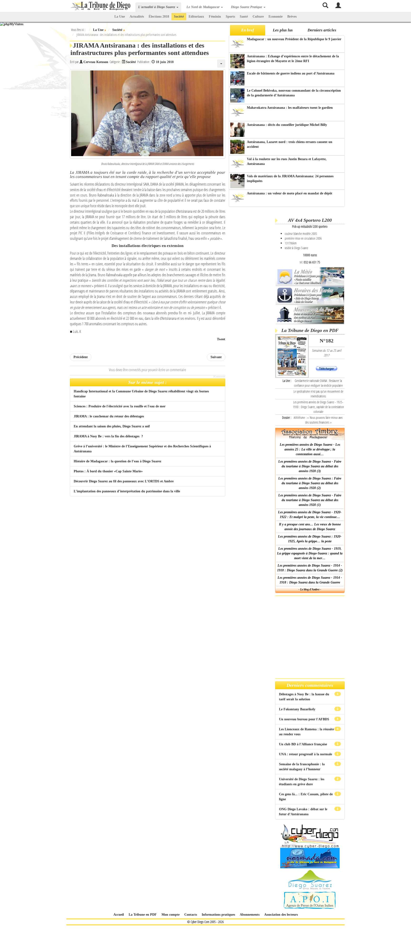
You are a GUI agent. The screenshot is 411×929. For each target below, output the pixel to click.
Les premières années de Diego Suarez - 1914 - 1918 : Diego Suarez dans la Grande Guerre (310, 580)
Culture (258, 16)
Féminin (215, 16)
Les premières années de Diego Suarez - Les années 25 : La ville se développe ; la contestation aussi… (310, 449)
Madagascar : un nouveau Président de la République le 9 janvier (294, 39)
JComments (219, 377)
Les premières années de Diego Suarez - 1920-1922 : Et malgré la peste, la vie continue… (310, 514)
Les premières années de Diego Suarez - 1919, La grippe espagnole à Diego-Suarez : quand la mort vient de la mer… (309, 553)
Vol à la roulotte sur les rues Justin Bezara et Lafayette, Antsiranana (287, 161)
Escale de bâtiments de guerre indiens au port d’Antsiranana (290, 73)
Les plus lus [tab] (283, 30)
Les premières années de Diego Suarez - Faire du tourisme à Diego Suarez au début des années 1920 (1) (309, 500)
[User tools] (221, 63)
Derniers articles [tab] (322, 30)
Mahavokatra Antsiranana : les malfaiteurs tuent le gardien (290, 107)
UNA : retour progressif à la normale (306, 754)
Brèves (292, 16)
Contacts (190, 914)
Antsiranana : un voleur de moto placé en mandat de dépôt (289, 193)
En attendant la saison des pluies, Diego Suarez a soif (112, 426)
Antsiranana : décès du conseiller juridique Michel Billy (287, 125)
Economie (276, 16)
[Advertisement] (251, 283)
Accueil (118, 914)
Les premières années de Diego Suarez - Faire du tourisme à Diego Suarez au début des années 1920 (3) (309, 466)
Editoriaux (196, 16)
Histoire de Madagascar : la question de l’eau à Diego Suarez (117, 461)
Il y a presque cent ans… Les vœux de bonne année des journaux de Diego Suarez (310, 527)
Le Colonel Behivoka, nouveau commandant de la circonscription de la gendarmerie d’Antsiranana (294, 93)
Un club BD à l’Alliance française (303, 744)
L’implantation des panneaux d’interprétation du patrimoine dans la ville (127, 491)
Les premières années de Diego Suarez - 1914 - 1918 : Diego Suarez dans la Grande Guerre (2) (310, 568)
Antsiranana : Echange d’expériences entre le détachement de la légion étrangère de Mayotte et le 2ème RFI (293, 58)
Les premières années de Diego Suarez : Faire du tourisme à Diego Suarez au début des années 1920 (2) (309, 483)
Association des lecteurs (281, 914)
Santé (244, 16)
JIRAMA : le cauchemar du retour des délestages (109, 416)
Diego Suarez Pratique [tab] (247, 7)
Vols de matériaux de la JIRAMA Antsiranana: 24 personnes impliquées (290, 178)
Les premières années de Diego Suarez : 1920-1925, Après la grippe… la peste (310, 539)
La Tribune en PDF (143, 914)
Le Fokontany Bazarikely (297, 709)
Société (179, 16)
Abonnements (249, 914)
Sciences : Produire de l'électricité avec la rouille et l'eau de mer (120, 406)
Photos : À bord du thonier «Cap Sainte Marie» (108, 471)
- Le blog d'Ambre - (309, 589)
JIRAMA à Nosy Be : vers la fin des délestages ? (108, 436)
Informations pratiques (218, 914)
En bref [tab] (247, 30)
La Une (119, 16)
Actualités (137, 16)
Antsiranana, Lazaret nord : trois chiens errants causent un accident (289, 144)
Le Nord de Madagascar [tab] (203, 7)
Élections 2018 (159, 16)
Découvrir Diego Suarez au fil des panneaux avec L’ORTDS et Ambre (124, 481)
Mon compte (170, 914)
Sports (230, 16)
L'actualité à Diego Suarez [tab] (157, 7)
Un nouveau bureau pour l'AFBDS (304, 719)
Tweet (221, 339)
